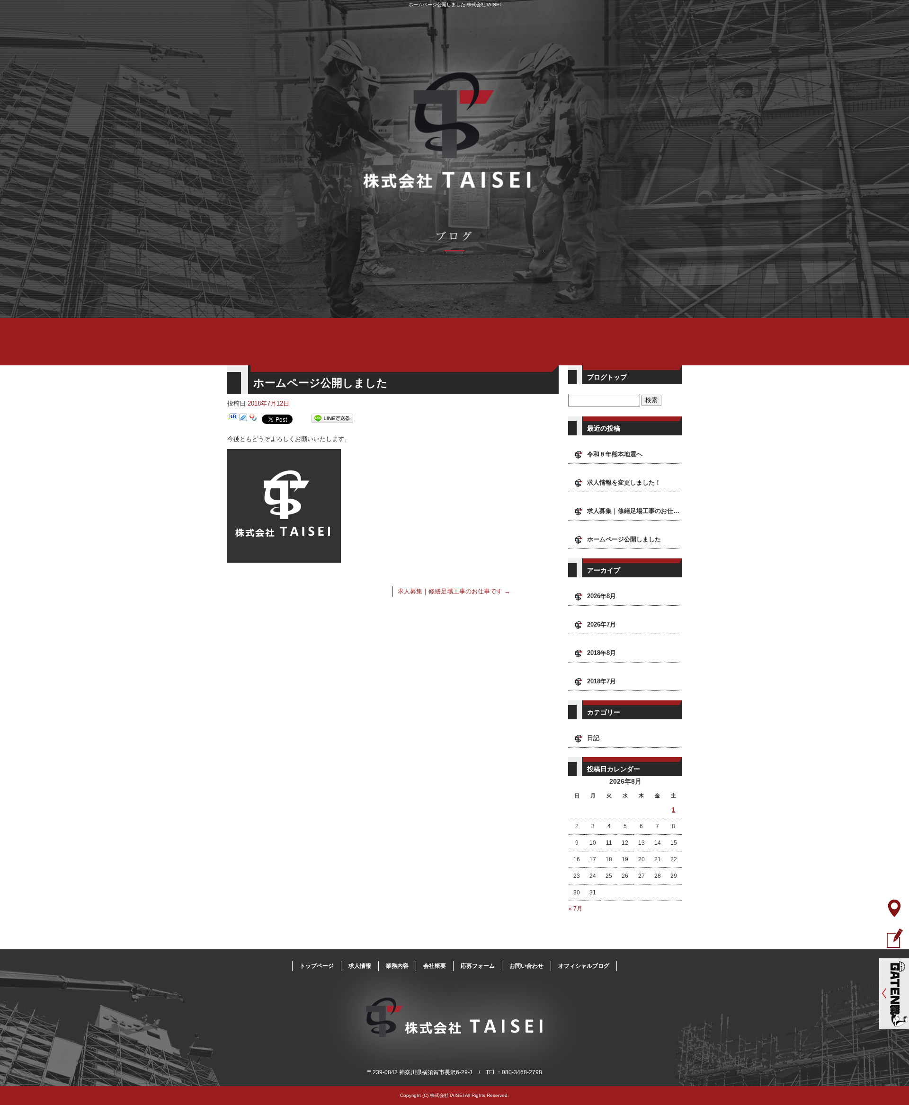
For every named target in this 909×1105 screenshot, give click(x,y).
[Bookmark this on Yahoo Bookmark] (253, 418)
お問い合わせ (526, 966)
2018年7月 (601, 681)
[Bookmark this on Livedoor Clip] (243, 418)
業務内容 (397, 966)
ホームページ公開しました (624, 539)
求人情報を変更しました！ (624, 482)
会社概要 (434, 966)
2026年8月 (601, 596)
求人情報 (359, 966)
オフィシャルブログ (583, 966)
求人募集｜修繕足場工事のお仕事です (454, 591)
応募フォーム (478, 966)
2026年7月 (601, 624)
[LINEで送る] (332, 418)
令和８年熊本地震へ (614, 454)
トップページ (317, 966)
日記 (593, 738)
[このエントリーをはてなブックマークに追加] (233, 418)
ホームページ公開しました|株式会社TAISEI (455, 4)
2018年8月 (601, 652)
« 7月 (575, 908)
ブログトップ (607, 377)
